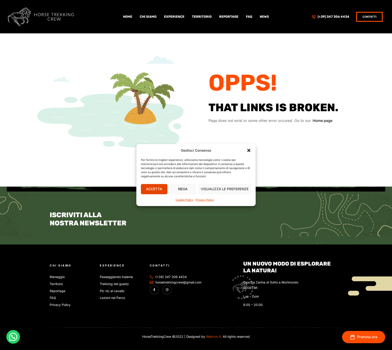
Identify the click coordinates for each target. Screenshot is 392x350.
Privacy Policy (205, 199)
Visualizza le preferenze (225, 189)
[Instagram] (167, 290)
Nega (183, 189)
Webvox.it (213, 336)
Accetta (154, 189)
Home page (322, 120)
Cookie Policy (184, 199)
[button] (249, 150)
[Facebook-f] (154, 290)
